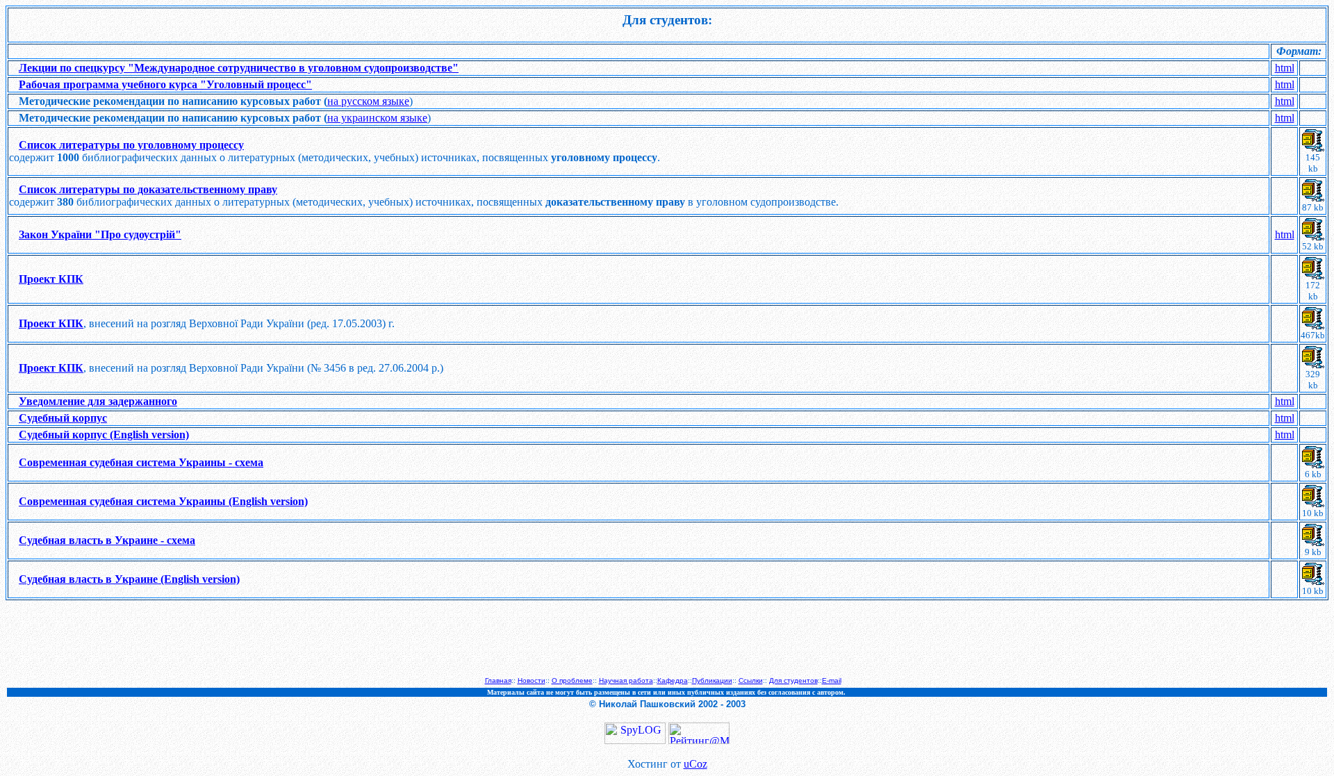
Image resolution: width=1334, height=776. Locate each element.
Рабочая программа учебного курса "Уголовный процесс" (165, 84)
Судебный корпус (63, 418)
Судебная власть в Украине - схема (107, 540)
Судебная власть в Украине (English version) (129, 579)
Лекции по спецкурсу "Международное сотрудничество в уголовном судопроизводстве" (239, 68)
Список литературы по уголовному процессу (131, 145)
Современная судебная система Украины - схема (141, 462)
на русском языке (368, 101)
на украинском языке (377, 118)
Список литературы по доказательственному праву (148, 189)
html (1284, 68)
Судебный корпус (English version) (104, 434)
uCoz (695, 764)
